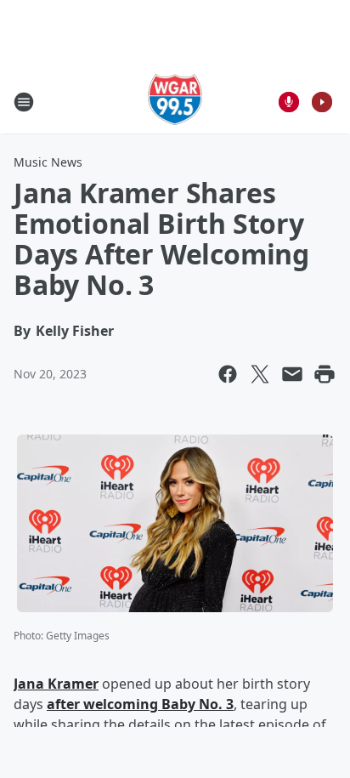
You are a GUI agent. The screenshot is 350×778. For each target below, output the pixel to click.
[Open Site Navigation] (24, 102)
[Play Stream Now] (322, 102)
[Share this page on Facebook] (228, 374)
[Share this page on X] (260, 374)
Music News (48, 162)
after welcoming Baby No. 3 (140, 704)
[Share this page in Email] (292, 374)
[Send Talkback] (289, 102)
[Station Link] (175, 101)
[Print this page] (324, 374)
